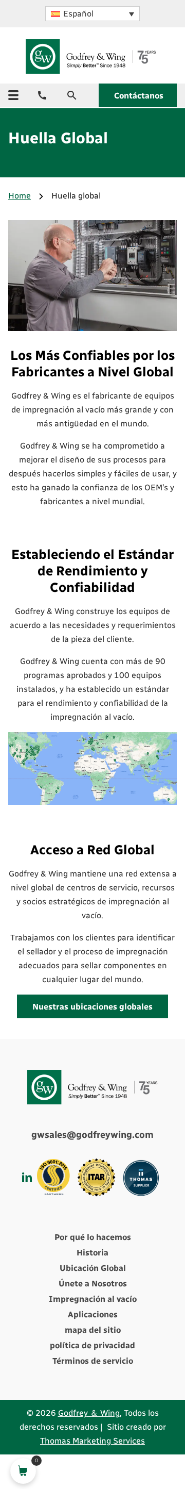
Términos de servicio (92, 1361)
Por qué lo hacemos (92, 1237)
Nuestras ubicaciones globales (92, 1007)
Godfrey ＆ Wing (89, 1413)
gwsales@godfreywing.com (92, 1134)
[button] (92, 13)
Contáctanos (138, 96)
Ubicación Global (93, 1268)
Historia (92, 1253)
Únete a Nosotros (93, 1283)
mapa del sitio (93, 1330)
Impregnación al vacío (93, 1299)
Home (19, 196)
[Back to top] (149, 1435)
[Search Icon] (72, 95)
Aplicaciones (93, 1314)
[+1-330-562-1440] (42, 95)
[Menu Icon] (13, 95)
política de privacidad (92, 1345)
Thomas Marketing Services (92, 1441)
